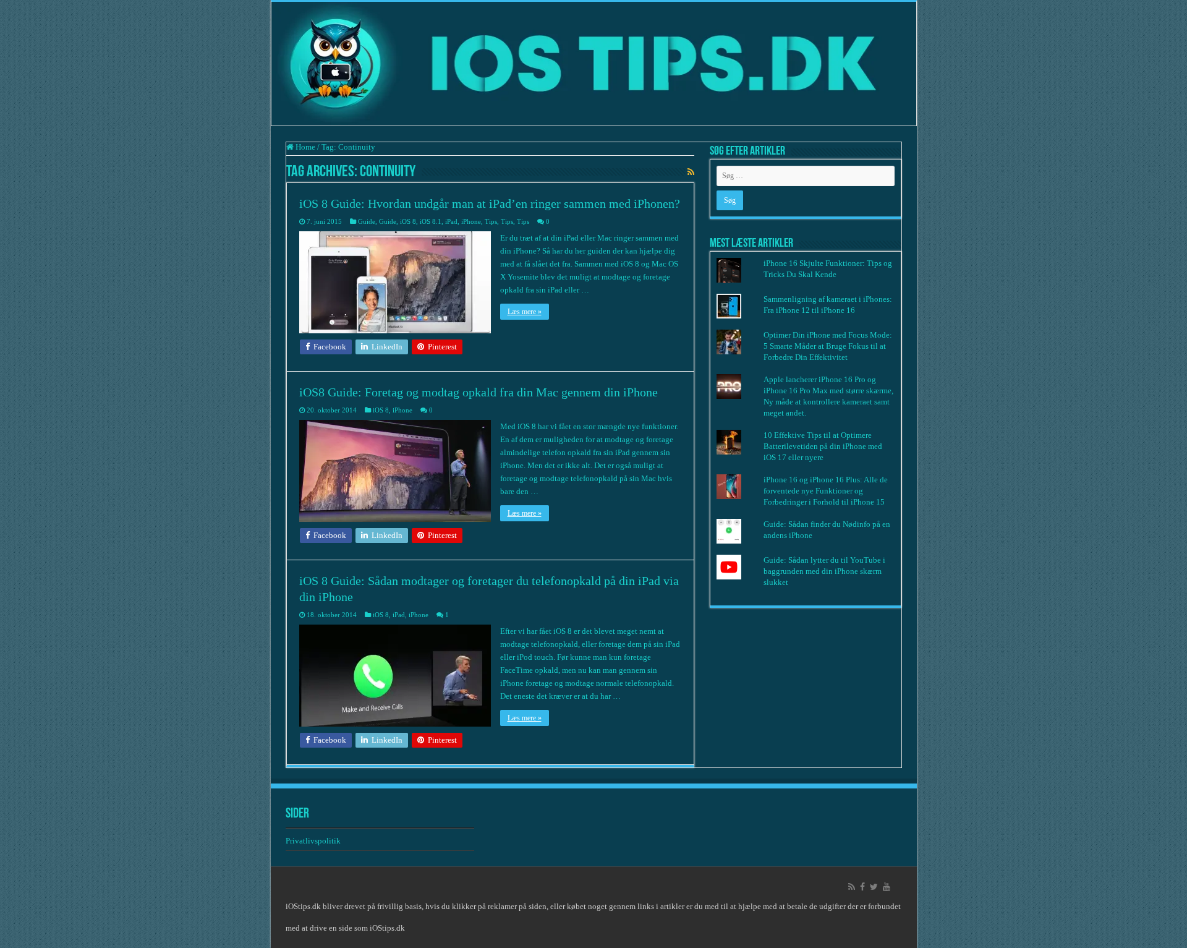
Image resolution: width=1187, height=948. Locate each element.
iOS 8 (408, 221)
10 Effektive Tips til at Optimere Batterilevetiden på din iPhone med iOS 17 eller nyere (823, 446)
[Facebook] (862, 886)
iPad (451, 221)
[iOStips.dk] (593, 64)
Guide (366, 221)
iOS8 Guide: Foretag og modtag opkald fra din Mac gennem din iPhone (478, 392)
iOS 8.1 (430, 221)
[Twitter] (874, 886)
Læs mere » (525, 311)
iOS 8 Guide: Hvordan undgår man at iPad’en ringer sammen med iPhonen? (489, 203)
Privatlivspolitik (314, 840)
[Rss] (851, 886)
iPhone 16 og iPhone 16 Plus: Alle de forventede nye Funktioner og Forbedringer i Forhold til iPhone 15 (826, 490)
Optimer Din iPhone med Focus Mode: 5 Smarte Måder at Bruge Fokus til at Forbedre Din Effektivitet (828, 346)
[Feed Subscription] (690, 172)
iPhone (471, 221)
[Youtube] (886, 886)
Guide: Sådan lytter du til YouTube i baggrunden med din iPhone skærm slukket (824, 571)
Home (304, 147)
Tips (491, 221)
